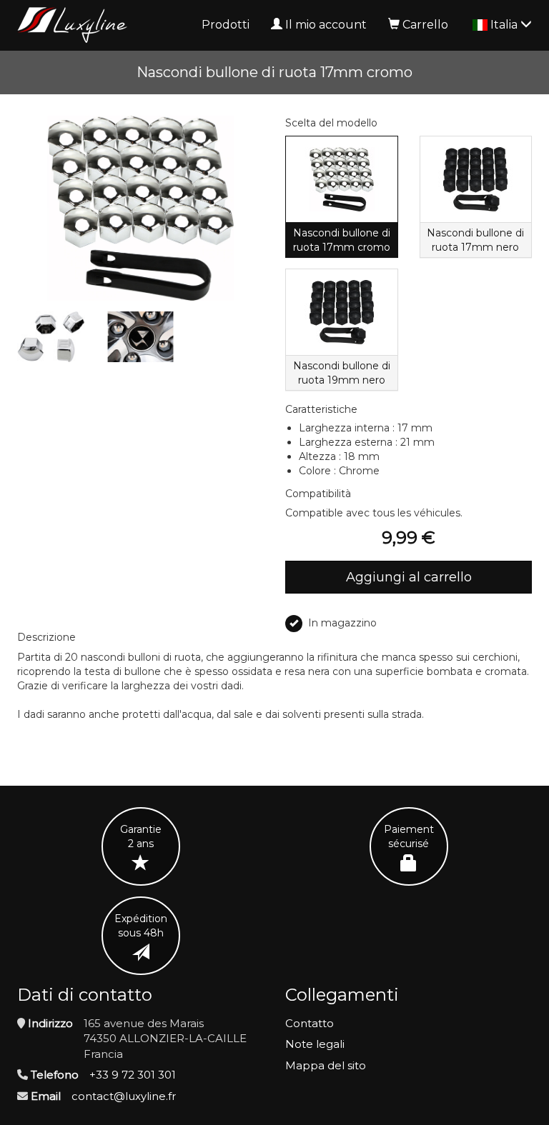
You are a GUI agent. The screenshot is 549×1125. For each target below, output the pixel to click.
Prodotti (225, 24)
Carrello (425, 24)
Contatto (309, 1023)
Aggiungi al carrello (409, 577)
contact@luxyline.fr (123, 1096)
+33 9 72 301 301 (132, 1074)
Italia (505, 24)
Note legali (315, 1044)
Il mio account (326, 24)
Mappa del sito (325, 1065)
